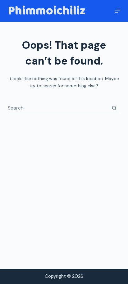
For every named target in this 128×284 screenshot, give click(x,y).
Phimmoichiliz (46, 10)
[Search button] (114, 108)
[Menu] (117, 11)
